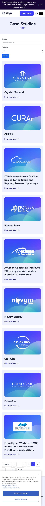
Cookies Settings (21, 499)
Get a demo (26, 13)
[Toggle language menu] (36, 13)
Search (4, 39)
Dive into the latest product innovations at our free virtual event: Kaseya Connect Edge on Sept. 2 (19, 4)
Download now (10, 97)
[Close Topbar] (41, 4)
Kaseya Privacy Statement (11, 488)
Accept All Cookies (21, 493)
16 (13, 470)
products (5, 47)
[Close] (38, 474)
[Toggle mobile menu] (41, 13)
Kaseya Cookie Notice (9, 486)
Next (20, 470)
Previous (7, 464)
